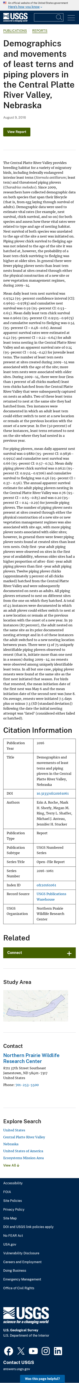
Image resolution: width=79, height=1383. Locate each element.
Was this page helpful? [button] (42, 1379)
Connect (14, 952)
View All (10, 1165)
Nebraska (10, 1144)
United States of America (23, 1151)
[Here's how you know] (39, 5)
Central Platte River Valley (24, 1137)
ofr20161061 (46, 885)
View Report (16, 132)
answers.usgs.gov (16, 1369)
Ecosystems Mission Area (23, 1158)
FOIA (7, 1192)
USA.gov (9, 1244)
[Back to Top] (64, 1368)
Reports (39, 31)
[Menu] (71, 18)
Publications (15, 31)
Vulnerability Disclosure (21, 1253)
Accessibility (13, 1183)
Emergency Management (22, 1279)
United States (14, 1130)
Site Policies (12, 1201)
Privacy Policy (14, 1209)
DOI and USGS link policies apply (28, 1227)
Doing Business (14, 1271)
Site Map (10, 1218)
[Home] (15, 21)
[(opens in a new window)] (8, 1350)
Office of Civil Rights (18, 1288)
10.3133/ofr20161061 (53, 793)
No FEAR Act (13, 1236)
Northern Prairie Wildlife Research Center (31, 1058)
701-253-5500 (27, 1085)
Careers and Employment (22, 1262)
